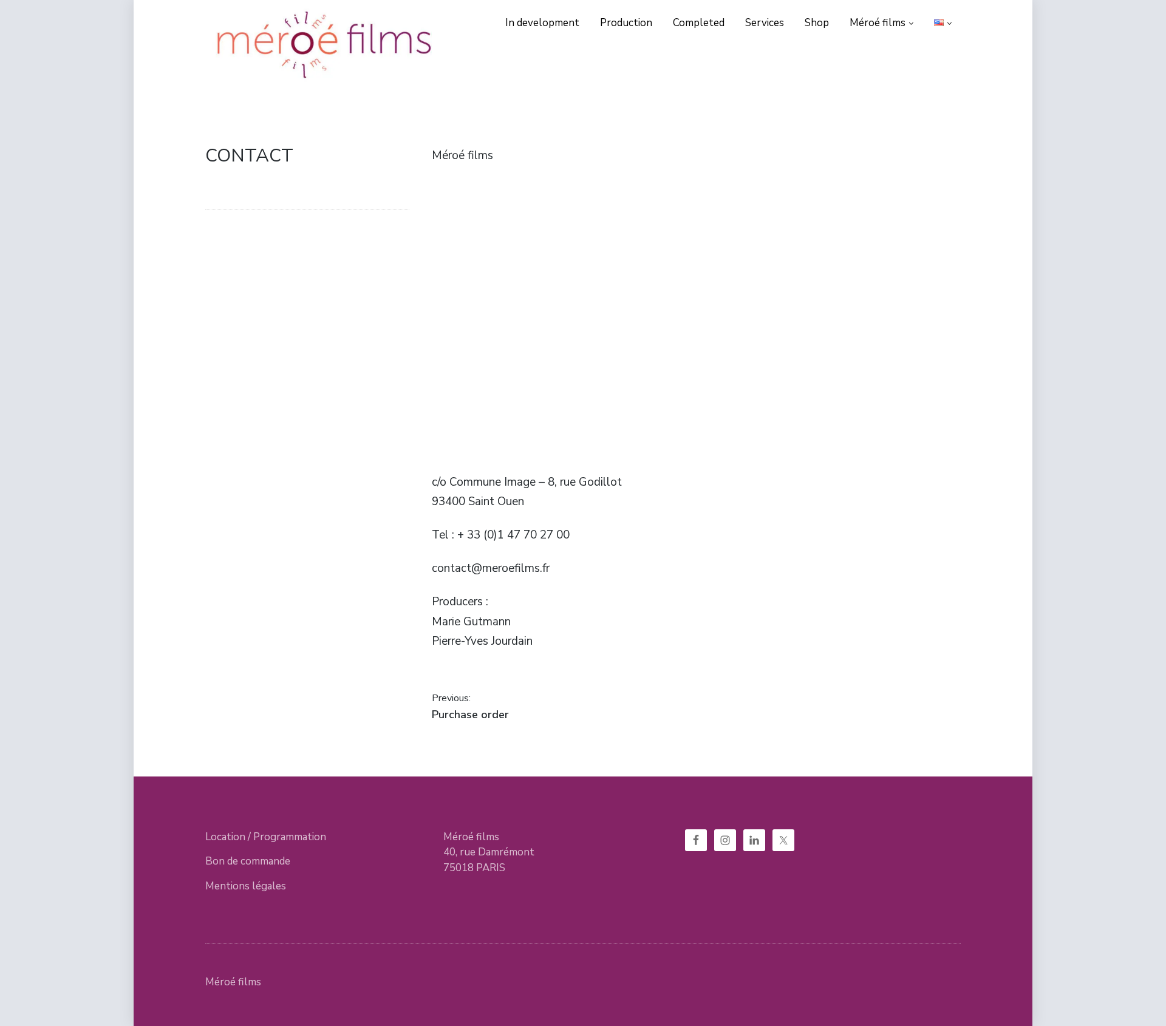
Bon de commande (247, 861)
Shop (817, 23)
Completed (698, 23)
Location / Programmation (265, 837)
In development (542, 23)
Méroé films (877, 23)
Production (626, 23)
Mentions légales (245, 886)
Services (764, 23)
